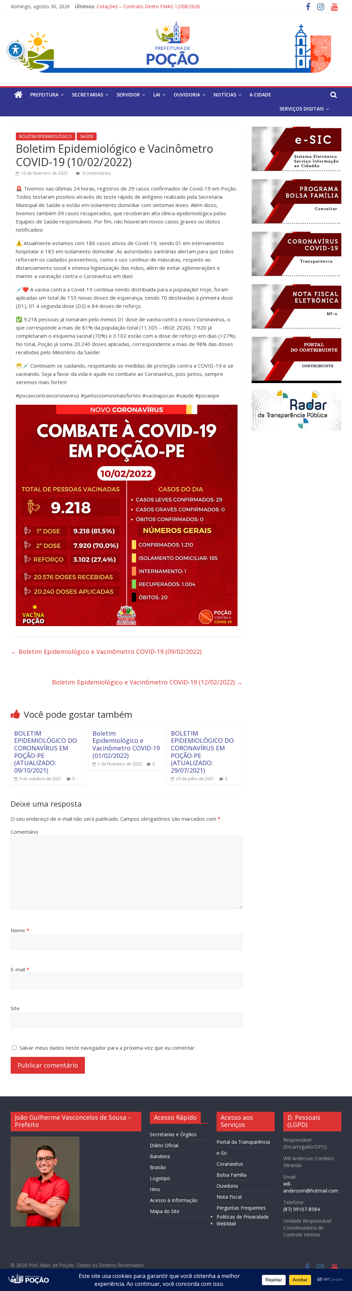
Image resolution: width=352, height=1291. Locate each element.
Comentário (24, 831)
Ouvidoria (227, 1186)
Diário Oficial (164, 1145)
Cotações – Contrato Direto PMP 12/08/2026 (147, 6)
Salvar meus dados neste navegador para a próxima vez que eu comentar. (108, 1047)
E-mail (20, 969)
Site (15, 1008)
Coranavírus (230, 1164)
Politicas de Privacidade (243, 1216)
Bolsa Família (231, 1175)
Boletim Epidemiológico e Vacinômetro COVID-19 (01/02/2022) (126, 744)
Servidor (128, 94)
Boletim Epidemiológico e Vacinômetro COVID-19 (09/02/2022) (106, 651)
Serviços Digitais (301, 108)
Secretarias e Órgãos (173, 1134)
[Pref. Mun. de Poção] (18, 95)
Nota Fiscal (229, 1197)
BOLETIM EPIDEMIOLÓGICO (45, 136)
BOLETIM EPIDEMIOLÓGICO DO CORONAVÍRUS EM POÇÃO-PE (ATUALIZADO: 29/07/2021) (202, 751)
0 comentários (96, 173)
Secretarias (87, 94)
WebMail (226, 1223)
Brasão (158, 1167)
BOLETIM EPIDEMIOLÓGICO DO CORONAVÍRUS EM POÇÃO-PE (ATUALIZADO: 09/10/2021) (45, 751)
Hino (155, 1189)
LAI (156, 94)
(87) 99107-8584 (301, 1209)
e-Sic (222, 1153)
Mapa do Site (164, 1211)
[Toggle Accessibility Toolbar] (15, 50)
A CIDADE (260, 94)
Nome (20, 930)
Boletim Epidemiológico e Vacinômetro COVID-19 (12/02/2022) (147, 682)
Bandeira (160, 1156)
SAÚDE (86, 136)
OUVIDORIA (187, 94)
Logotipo (160, 1178)
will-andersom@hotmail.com (310, 1187)
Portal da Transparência (243, 1142)
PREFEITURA (44, 94)
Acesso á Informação (174, 1200)
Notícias (224, 94)
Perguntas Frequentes (241, 1207)
